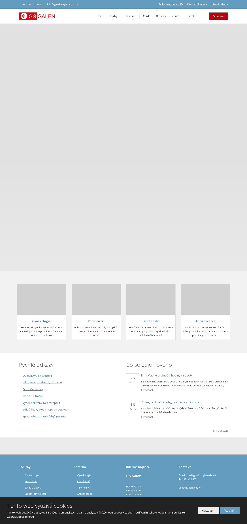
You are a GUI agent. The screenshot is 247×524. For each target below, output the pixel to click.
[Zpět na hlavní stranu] (37, 16)
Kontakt (190, 16)
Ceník (146, 16)
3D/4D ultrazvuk (33, 487)
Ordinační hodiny (33, 389)
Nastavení (208, 511)
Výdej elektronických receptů (41, 403)
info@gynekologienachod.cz (202, 475)
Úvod (100, 16)
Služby (113, 16)
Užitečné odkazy (219, 4)
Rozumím (229, 511)
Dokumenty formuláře (171, 4)
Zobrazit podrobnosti (20, 516)
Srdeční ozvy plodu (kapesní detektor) (46, 409)
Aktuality (161, 16)
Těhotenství (151, 321)
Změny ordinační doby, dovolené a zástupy (170, 402)
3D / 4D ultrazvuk (33, 396)
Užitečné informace (196, 4)
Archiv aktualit (220, 431)
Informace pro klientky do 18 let (42, 382)
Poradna (130, 16)
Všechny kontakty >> (190, 487)
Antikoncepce (206, 321)
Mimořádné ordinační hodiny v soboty (167, 375)
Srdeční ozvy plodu (35, 493)
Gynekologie (41, 321)
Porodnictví (96, 321)
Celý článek (147, 390)
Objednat (218, 16)
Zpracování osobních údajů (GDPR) (44, 416)
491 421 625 (190, 479)
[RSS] (227, 364)
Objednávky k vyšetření (37, 375)
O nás (176, 16)
